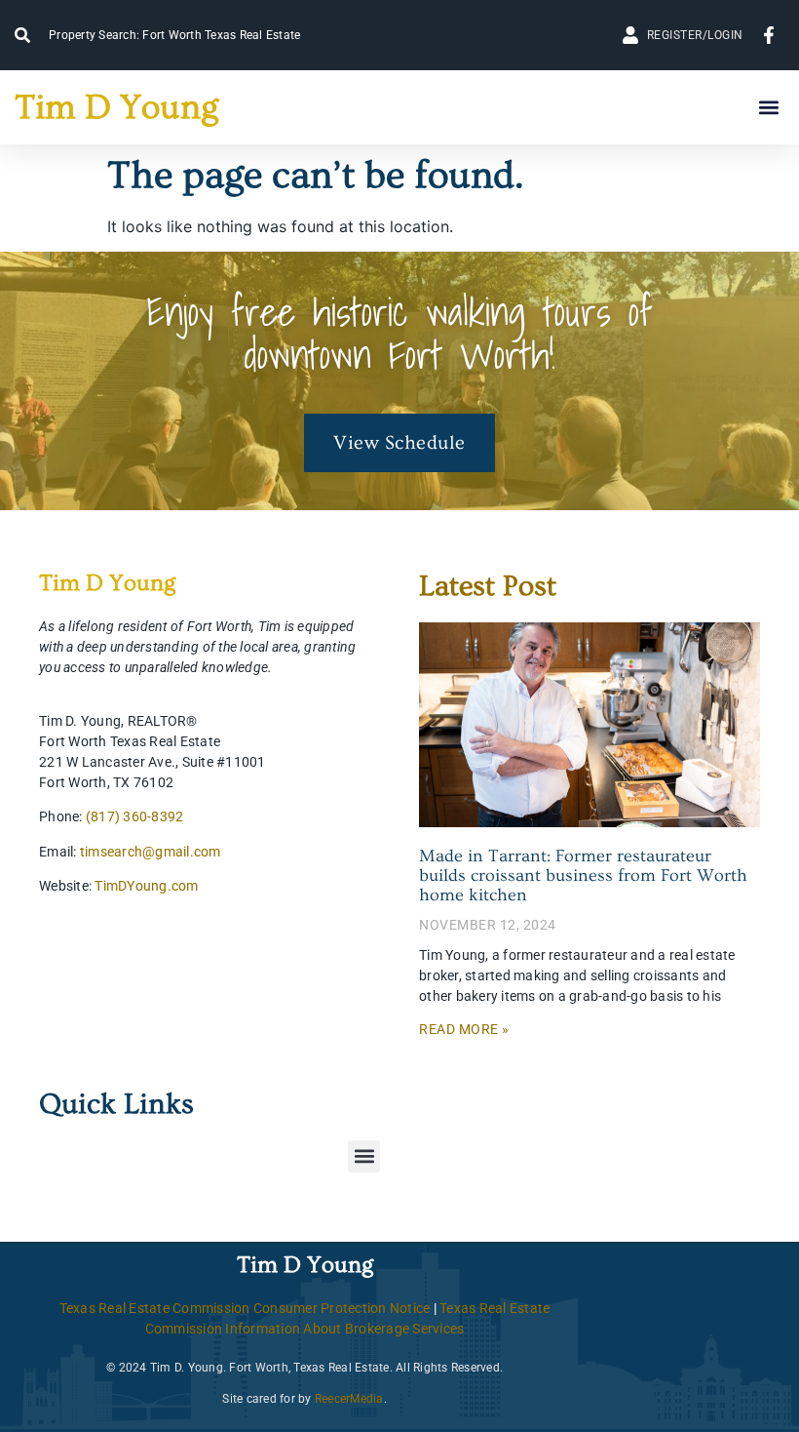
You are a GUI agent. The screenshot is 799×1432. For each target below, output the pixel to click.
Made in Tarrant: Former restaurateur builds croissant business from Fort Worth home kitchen (583, 875)
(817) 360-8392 (135, 816)
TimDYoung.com (146, 886)
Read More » (464, 1029)
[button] (768, 108)
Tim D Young (116, 107)
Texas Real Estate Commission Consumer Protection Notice (245, 1308)
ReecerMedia (349, 1399)
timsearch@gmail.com (150, 851)
